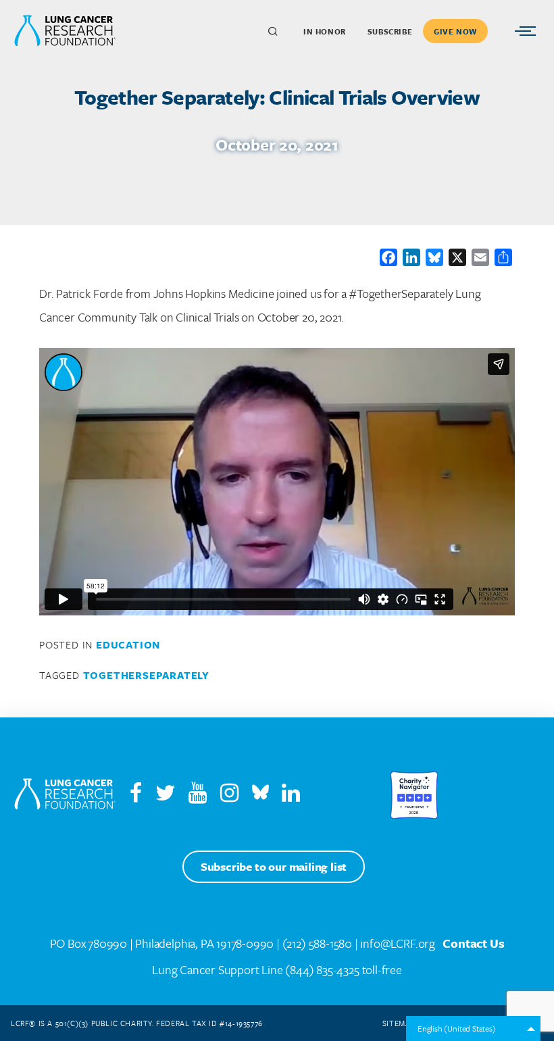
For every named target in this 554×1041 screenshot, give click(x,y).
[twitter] (165, 796)
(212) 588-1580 (317, 943)
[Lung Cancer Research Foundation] (65, 795)
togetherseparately (146, 674)
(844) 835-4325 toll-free (343, 969)
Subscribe (390, 31)
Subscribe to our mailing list (274, 866)
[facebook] (136, 796)
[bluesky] (260, 796)
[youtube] (203, 796)
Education (128, 644)
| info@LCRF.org (395, 943)
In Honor (324, 31)
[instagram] (234, 796)
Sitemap (398, 1023)
